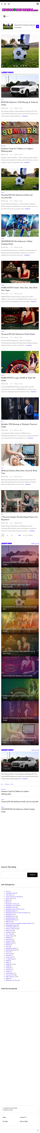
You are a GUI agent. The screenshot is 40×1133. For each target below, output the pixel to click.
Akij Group (9, 895)
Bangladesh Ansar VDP (12, 905)
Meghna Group (10, 943)
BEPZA (8, 900)
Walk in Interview (10, 976)
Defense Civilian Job (11, 928)
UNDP (7, 966)
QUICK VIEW (6, 543)
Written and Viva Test (11, 980)
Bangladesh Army (10, 907)
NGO (7, 946)
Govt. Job (8, 934)
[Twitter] (5, 4)
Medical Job (9, 941)
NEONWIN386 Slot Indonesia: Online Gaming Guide (25, 26)
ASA (7, 891)
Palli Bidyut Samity (11, 948)
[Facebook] (1, 4)
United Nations (10, 973)
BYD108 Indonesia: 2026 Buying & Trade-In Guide (19, 103)
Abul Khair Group (10, 893)
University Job (9, 975)
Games (19, 40)
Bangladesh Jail (10, 914)
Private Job (9, 957)
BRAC (7, 902)
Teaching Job (9, 964)
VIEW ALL (34, 543)
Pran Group (9, 953)
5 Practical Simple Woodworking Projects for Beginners (19, 518)
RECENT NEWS (7, 750)
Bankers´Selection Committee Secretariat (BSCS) (19, 923)
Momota (8, 944)
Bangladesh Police (10, 918)
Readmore (25, 116)
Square (7, 962)
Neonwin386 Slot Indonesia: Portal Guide (18, 334)
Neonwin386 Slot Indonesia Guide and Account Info (20, 46)
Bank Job (8, 921)
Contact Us (23, 1117)
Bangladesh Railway (11, 920)
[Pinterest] (9, 4)
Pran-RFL (8, 955)
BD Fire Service (10, 898)
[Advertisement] (20, 841)
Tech (2, 99)
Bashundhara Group (11, 925)
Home (4, 1117)
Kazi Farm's (9, 939)
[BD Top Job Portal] (20, 11)
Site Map (5, 1121)
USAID (8, 971)
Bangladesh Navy (10, 916)
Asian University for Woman (13, 896)
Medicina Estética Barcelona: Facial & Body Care (19, 471)
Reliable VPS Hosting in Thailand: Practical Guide (19, 425)
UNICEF (8, 969)
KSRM (8, 937)
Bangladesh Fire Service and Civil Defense (17, 912)
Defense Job (9, 930)
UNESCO (8, 968)
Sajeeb (7, 960)
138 (19, 535)
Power (7, 952)
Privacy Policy (24, 1121)
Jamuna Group (9, 936)
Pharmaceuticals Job (11, 950)
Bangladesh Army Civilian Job (14, 909)
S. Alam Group (10, 959)
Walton (7, 978)
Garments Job (9, 932)
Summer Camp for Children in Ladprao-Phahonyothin (17, 149)
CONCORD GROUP (11, 927)
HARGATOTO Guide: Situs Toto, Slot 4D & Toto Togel (19, 288)
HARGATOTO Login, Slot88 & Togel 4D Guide (18, 379)
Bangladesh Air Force (11, 904)
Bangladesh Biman (11, 911)
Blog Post (3, 146)
